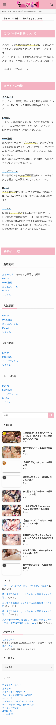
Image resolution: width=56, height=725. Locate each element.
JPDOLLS (6, 711)
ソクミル (6, 294)
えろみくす (7, 274)
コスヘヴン (7, 646)
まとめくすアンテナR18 (13, 692)
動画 (9, 390)
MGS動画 (7, 282)
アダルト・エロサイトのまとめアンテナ (21, 701)
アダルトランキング (11, 685)
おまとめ (6, 688)
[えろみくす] (28, 4)
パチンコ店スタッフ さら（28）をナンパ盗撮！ (25, 586)
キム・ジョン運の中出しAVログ (17, 695)
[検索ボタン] (51, 4)
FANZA (5, 278)
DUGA (5, 290)
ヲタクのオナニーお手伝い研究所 (18, 705)
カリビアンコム (10, 286)
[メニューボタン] (4, 4)
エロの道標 (7, 714)
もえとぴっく (8, 639)
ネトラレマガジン (10, 708)
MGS (4, 390)
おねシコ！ (7, 698)
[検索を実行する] (51, 415)
